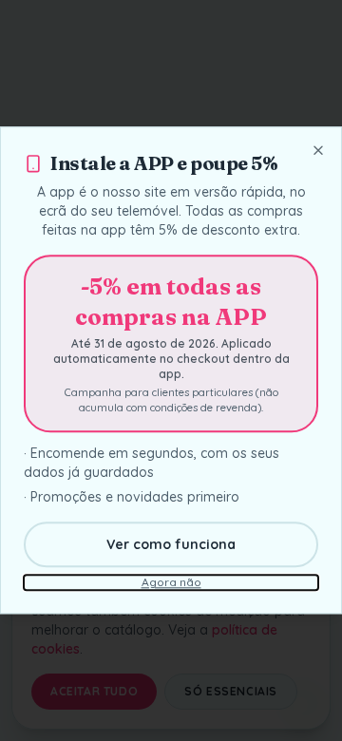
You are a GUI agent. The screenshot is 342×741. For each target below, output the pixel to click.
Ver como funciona (171, 545)
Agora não (171, 583)
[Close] (318, 150)
